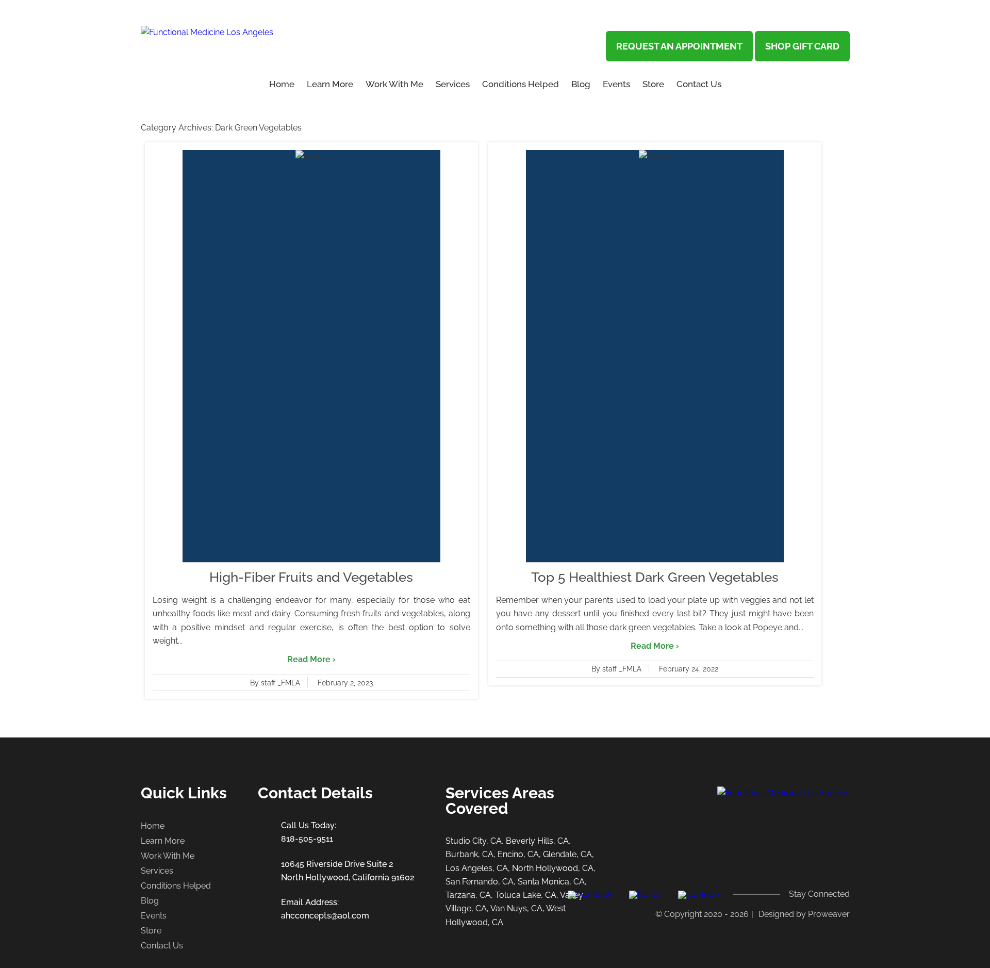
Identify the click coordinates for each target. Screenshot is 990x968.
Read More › (311, 659)
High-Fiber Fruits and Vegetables (311, 577)
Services (453, 84)
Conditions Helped (520, 84)
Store (653, 84)
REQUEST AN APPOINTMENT (679, 46)
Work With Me (394, 84)
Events (616, 84)
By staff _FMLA (275, 683)
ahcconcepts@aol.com (325, 916)
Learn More (163, 841)
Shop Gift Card (802, 46)
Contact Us (698, 84)
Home (281, 84)
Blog (580, 84)
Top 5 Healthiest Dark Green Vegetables (655, 577)
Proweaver (829, 914)
